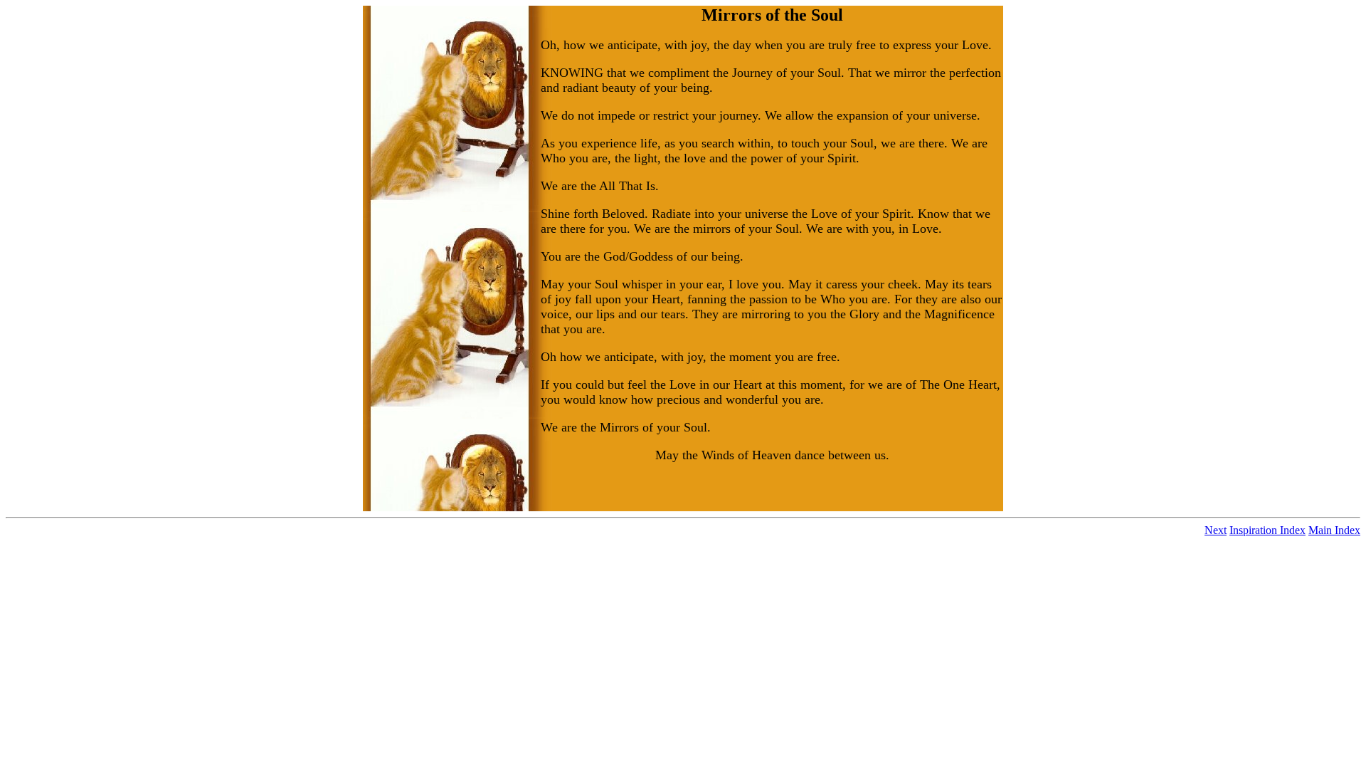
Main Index (1334, 530)
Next (1215, 530)
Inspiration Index (1267, 530)
